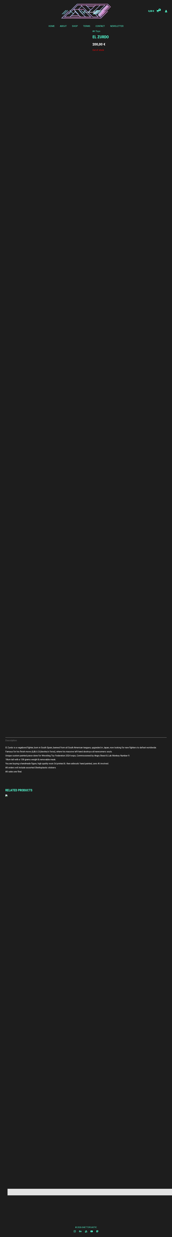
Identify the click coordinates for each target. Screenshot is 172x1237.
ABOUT (63, 26)
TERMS (86, 26)
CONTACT (100, 26)
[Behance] (80, 1231)
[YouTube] (91, 1231)
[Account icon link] (166, 11)
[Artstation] (86, 1231)
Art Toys (96, 31)
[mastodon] (97, 1231)
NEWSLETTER (116, 26)
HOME (52, 26)
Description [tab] (11, 740)
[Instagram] (75, 1231)
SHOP (75, 26)
